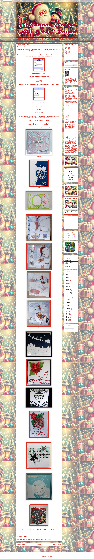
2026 (67, 272)
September (69, 297)
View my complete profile (70, 83)
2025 (67, 274)
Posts (67, 327)
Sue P (38, 527)
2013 (67, 313)
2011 (67, 316)
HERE (74, 122)
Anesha (39, 156)
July (68, 300)
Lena (39, 408)
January (68, 309)
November (69, 292)
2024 (67, 275)
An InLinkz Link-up (22, 536)
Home (39, 544)
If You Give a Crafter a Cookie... (69, 263)
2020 (67, 281)
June (68, 302)
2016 (67, 287)
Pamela (39, 438)
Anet (39, 187)
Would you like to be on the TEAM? (70, 212)
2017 (67, 286)
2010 (67, 317)
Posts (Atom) (42, 548)
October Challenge (23, 47)
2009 (67, 319)
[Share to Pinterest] (50, 539)
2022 (67, 278)
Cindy (38, 211)
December (69, 290)
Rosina (39, 469)
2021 (67, 280)
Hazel (38, 327)
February (69, 308)
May (68, 303)
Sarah (38, 501)
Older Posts (57, 544)
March (68, 306)
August (68, 299)
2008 (67, 320)
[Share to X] (48, 539)
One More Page (68, 258)
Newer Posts (21, 544)
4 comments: (39, 539)
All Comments (69, 329)
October (69, 293)
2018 (67, 284)
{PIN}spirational (68, 260)
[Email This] (45, 539)
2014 (67, 311)
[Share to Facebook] (49, 539)
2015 (67, 289)
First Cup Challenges (69, 266)
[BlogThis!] (47, 539)
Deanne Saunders (69, 76)
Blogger (50, 556)
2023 (67, 277)
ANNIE (71, 177)
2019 (67, 283)
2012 (67, 314)
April (68, 305)
